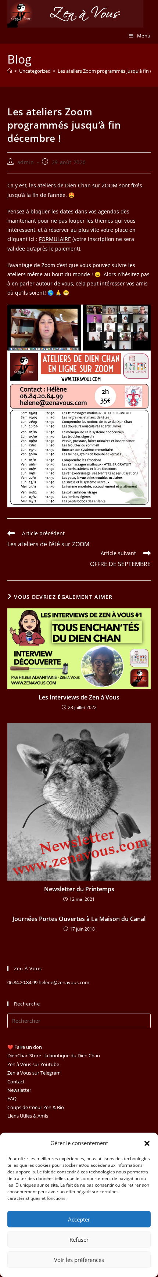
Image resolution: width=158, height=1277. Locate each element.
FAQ (12, 1098)
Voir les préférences (79, 1259)
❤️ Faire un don (24, 1047)
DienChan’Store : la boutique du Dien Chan (53, 1055)
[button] (147, 1143)
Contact (16, 1081)
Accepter (79, 1219)
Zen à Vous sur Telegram (34, 1072)
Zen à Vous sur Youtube (33, 1064)
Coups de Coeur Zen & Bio (35, 1107)
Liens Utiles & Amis (27, 1115)
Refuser (79, 1239)
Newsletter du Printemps (79, 889)
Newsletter (19, 1090)
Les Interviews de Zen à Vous (79, 697)
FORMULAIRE (55, 238)
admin (25, 162)
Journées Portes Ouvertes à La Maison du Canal (79, 919)
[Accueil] (9, 71)
